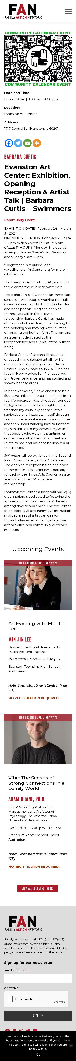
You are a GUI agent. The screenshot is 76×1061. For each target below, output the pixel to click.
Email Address (15, 970)
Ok (38, 1054)
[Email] (27, 143)
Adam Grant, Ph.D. (27, 799)
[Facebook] (9, 143)
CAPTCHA (11, 988)
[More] (37, 143)
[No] (71, 1045)
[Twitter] (18, 143)
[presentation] (36, 999)
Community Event (19, 220)
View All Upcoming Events (37, 888)
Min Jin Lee (19, 639)
